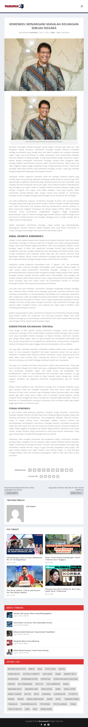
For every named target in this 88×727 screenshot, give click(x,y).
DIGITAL (26, 616)
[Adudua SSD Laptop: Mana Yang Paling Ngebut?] (9, 615)
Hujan (58, 674)
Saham (49, 699)
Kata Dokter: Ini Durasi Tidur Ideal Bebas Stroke (33, 623)
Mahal (66, 684)
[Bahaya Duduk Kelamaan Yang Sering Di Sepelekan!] (9, 633)
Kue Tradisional (25, 684)
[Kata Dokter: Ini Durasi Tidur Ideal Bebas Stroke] (9, 624)
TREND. (73, 704)
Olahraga (46, 694)
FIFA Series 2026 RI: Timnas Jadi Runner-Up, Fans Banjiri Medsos (24, 591)
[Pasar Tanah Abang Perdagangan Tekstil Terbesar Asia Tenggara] (63, 544)
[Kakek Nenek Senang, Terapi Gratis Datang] (9, 652)
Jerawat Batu (70, 674)
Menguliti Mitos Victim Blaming (26, 641)
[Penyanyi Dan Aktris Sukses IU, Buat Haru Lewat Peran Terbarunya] (63, 576)
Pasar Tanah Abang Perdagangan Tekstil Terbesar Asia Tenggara (62, 558)
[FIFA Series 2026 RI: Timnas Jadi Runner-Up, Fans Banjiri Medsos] (25, 576)
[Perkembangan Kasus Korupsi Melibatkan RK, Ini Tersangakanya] (25, 544)
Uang (27, 709)
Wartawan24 (44, 721)
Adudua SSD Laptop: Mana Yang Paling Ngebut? (33, 613)
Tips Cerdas (45, 704)
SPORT (58, 699)
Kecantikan (13, 679)
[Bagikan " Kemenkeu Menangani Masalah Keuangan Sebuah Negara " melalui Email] (66, 470)
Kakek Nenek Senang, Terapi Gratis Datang (31, 650)
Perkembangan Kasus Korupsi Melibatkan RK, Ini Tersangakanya (24, 559)
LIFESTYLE (26, 634)
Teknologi (12, 704)
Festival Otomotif (31, 674)
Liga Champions (53, 684)
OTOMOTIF (73, 694)
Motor (28, 694)
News (36, 694)
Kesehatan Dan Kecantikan (66, 679)
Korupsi (11, 684)
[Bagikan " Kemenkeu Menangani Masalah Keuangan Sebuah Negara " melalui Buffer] (57, 470)
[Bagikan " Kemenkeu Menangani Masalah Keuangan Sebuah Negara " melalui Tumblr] (43, 470)
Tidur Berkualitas (29, 704)
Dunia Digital (14, 674)
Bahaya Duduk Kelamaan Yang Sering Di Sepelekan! (34, 632)
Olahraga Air (59, 694)
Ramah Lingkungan (35, 699)
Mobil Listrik (69, 689)
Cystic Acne (50, 669)
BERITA (31, 669)
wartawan (33, 32)
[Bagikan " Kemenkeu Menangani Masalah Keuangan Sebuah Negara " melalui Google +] (39, 470)
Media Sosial (46, 689)
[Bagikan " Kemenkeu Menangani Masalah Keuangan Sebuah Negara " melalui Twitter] (34, 470)
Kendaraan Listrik (30, 679)
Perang (11, 699)
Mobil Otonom (14, 694)
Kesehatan (45, 679)
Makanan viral (31, 689)
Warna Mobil (46, 709)
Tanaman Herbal (71, 699)
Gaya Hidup (47, 674)
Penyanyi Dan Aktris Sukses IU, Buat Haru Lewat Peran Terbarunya (63, 590)
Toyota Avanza (60, 704)
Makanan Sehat (15, 689)
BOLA (40, 669)
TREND (25, 643)
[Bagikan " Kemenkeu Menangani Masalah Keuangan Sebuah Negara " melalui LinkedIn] (53, 470)
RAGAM (25, 625)
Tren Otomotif (15, 709)
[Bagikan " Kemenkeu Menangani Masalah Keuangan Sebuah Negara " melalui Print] (71, 470)
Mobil (58, 689)
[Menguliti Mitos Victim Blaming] (9, 643)
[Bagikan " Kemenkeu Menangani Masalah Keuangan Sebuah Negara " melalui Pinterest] (48, 470)
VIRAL (53, 32)
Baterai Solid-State (17, 669)
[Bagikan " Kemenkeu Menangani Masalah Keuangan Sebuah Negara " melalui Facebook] (30, 470)
